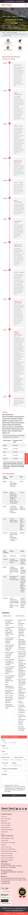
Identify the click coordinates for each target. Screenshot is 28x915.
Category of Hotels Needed (9, 769)
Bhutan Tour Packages (6, 855)
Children (14, 763)
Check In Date (6, 757)
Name (3, 740)
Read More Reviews (6, 891)
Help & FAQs (4, 821)
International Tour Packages (8, 842)
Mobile (4, 746)
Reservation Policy (5, 823)
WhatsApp (21, 913)
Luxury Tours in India (6, 847)
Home (3, 32)
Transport (3, 844)
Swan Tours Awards (6, 818)
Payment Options (5, 827)
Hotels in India (4, 840)
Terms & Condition (6, 825)
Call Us (8, 913)
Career (3, 834)
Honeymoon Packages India (8, 849)
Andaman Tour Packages (7, 858)
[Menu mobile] (26, 5)
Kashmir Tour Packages (7, 853)
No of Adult (5, 763)
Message (4, 774)
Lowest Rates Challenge (7, 829)
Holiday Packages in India (7, 838)
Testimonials (4, 832)
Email (3, 751)
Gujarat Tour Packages (6, 860)
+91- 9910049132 (19, 1)
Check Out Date (18, 757)
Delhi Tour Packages (12, 32)
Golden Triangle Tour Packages (9, 851)
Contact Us (4, 816)
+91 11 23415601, (9, 1)
